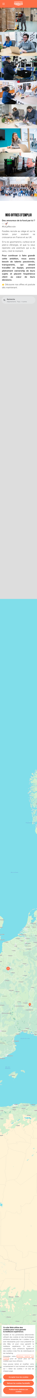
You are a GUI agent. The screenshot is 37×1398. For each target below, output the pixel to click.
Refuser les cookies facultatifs (18, 1383)
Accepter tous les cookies (18, 1377)
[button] (8, 968)
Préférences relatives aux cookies (18, 1390)
